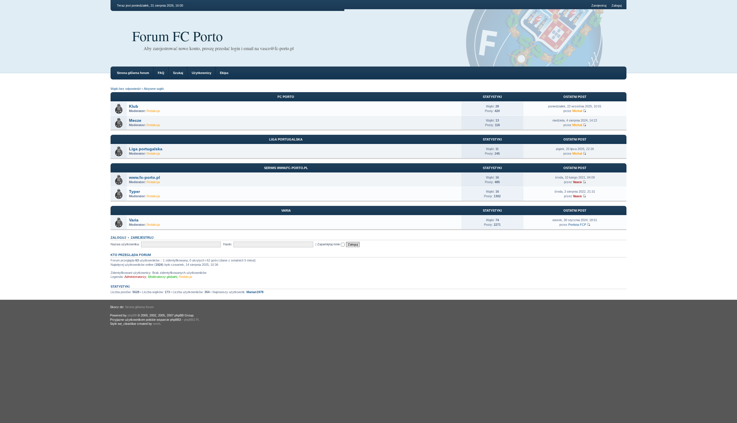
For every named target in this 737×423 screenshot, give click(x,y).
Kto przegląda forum (131, 255)
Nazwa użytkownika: (125, 244)
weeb (156, 323)
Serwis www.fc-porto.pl (286, 168)
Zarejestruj (598, 5)
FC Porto (286, 96)
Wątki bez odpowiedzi (126, 88)
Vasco (577, 182)
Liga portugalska (286, 139)
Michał (577, 111)
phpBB (132, 315)
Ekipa (224, 73)
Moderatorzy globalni (162, 276)
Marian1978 (254, 292)
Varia (286, 210)
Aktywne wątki (154, 88)
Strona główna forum (133, 73)
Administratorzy (135, 276)
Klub (133, 106)
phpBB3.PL (192, 319)
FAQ (161, 73)
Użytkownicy (201, 73)
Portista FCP (577, 224)
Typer (134, 191)
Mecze (135, 120)
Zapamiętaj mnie (329, 244)
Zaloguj (616, 5)
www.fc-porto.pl (144, 177)
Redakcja (153, 111)
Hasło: (227, 244)
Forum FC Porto (177, 35)
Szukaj (178, 73)
